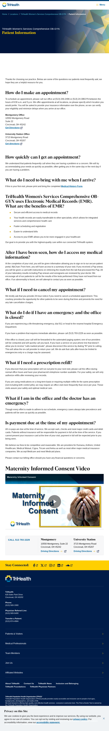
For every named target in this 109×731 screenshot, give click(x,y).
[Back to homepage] (10, 5)
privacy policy (80, 719)
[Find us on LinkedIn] (60, 565)
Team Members (12, 653)
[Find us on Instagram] (52, 565)
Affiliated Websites (14, 672)
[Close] (104, 718)
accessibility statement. (48, 722)
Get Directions (12, 128)
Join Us (8, 663)
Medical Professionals (15, 643)
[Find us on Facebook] (35, 565)
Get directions (12, 144)
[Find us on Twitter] (43, 565)
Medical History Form (71, 186)
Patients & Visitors (14, 634)
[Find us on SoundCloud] (69, 565)
